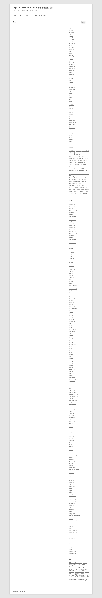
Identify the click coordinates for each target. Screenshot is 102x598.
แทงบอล (71, 528)
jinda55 (71, 82)
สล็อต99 (71, 488)
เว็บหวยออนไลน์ (73, 524)
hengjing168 (72, 306)
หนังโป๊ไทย (71, 105)
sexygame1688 (72, 404)
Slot (70, 406)
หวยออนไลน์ (72, 70)
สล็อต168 (71, 74)
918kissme (71, 266)
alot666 (71, 273)
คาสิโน (71, 446)
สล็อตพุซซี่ (71, 494)
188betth (71, 258)
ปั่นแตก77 (71, 459)
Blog (20, 15)
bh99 (70, 283)
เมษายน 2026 (72, 212)
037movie (71, 252)
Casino (71, 293)
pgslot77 (71, 61)
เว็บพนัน (71, 519)
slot (70, 118)
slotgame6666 (72, 409)
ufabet (70, 434)
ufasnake (71, 440)
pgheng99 (71, 47)
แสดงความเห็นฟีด (73, 551)
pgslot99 (71, 363)
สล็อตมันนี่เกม (72, 496)
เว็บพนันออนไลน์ (73, 521)
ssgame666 (72, 417)
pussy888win (72, 381)
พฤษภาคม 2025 (73, 233)
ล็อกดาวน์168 (72, 467)
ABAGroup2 (72, 270)
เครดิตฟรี (71, 581)
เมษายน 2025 (72, 235)
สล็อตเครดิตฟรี (72, 501)
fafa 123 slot (72, 298)
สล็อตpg (71, 490)
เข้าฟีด (70, 549)
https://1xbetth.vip (73, 107)
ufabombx (71, 436)
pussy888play (72, 379)
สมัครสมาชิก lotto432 (74, 469)
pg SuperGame (72, 344)
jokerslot (71, 135)
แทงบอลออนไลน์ (73, 530)
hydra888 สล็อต (73, 308)
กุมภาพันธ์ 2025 (72, 239)
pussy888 (71, 39)
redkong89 (71, 383)
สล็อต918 (71, 484)
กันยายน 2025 (72, 225)
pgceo (70, 350)
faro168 (71, 300)
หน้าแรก (14, 15)
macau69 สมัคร (72, 329)
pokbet (71, 367)
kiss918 (71, 114)
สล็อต (70, 72)
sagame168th (72, 34)
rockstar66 (71, 385)
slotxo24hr (71, 413)
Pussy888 (71, 375)
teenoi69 (71, 423)
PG (70, 340)
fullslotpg (71, 49)
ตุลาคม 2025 (72, 224)
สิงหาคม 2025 (72, 227)
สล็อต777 (71, 480)
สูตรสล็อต (71, 507)
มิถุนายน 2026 (72, 208)
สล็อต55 (71, 477)
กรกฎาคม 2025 (72, 229)
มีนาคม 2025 (72, 237)
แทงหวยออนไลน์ (73, 532)
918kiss (71, 28)
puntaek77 (71, 373)
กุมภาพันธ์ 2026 (72, 216)
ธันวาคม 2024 (72, 243)
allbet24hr (71, 271)
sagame (71, 388)
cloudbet (71, 294)
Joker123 (71, 316)
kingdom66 (72, 321)
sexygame (71, 402)
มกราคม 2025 (72, 241)
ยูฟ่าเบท (71, 465)
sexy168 (71, 398)
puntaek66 (71, 371)
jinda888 (71, 314)
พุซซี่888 (71, 463)
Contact (28, 15)
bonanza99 (72, 287)
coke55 (71, 296)
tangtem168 (72, 421)
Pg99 (70, 348)
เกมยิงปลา (71, 511)
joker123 (71, 30)
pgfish (70, 352)
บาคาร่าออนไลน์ (73, 64)
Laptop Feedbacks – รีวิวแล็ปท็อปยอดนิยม (33, 7)
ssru (70, 419)
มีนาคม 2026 (72, 214)
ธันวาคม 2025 (72, 220)
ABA (70, 268)
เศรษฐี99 (71, 526)
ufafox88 (71, 438)
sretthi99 (71, 415)
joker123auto (72, 317)
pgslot (70, 45)
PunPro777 (72, 369)
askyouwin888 (72, 277)
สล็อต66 (71, 86)
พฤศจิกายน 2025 (73, 222)
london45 (71, 325)
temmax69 (71, 425)
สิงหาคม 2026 (72, 204)
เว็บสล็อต (71, 523)
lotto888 (71, 327)
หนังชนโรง (71, 32)
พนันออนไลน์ (72, 461)
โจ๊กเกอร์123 (72, 128)
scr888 (82, 570)
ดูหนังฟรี (71, 38)
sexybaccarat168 (73, 400)
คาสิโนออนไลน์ (72, 448)
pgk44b (71, 358)
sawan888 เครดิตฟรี (73, 394)
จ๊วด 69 (71, 450)
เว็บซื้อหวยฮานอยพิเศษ (74, 515)
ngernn (71, 333)
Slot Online (72, 408)
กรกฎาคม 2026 (72, 206)
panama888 (72, 337)
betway (71, 281)
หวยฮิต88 (71, 509)
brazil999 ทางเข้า (73, 289)
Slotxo (70, 411)
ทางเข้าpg (81, 572)
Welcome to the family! (40, 15)
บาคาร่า (71, 99)
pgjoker (71, 356)
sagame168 (72, 390)
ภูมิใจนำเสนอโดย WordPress (19, 591)
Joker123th (71, 319)
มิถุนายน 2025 (72, 231)
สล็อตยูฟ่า (71, 498)
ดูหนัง (70, 53)
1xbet (70, 260)
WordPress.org (72, 553)
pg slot (71, 112)
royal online (72, 386)
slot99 (70, 84)
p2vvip (71, 335)
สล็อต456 (71, 475)
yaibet (70, 444)
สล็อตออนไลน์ (72, 141)
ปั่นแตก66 (71, 62)
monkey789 (72, 331)
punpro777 (72, 66)
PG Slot (71, 342)
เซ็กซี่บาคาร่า (72, 513)
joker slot (71, 126)
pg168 (70, 80)
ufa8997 (71, 432)
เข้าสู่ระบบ (71, 547)
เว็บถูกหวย (71, 517)
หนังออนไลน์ (72, 57)
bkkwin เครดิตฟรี (73, 285)
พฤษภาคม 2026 (73, 210)
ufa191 (71, 431)
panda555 (71, 339)
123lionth (71, 254)
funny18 (71, 304)
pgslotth (71, 365)
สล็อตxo (71, 139)
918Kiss (71, 262)
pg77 (70, 346)
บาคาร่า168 (72, 43)
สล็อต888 (71, 91)
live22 (70, 51)
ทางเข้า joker (72, 124)
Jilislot (70, 310)
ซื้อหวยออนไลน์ (72, 68)
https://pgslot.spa (73, 109)
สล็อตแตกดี (71, 505)
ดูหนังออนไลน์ (72, 122)
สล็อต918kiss (72, 486)
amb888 (71, 275)
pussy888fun (72, 377)
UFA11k (71, 429)
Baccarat (71, 279)
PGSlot (71, 360)
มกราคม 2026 (72, 218)
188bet (71, 256)
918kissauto (72, 264)
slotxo (70, 101)
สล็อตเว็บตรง (72, 87)
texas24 (71, 427)
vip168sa (71, 442)
